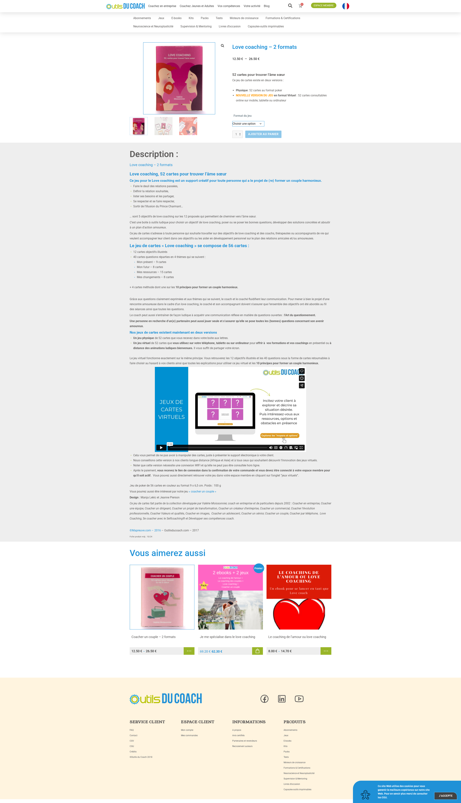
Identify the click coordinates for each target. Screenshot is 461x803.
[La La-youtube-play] (299, 699)
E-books (176, 18)
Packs (205, 18)
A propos (236, 730)
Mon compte (187, 730)
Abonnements (142, 18)
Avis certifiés (238, 735)
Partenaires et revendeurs (244, 741)
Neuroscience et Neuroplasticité (153, 26)
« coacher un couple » (202, 491)
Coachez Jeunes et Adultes (197, 6)
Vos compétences (229, 6)
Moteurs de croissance (244, 18)
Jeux (161, 18)
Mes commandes (189, 735)
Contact (133, 735)
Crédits (133, 751)
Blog (267, 6)
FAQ (132, 730)
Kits (191, 18)
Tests (219, 18)
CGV (132, 741)
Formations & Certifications (283, 18)
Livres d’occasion (230, 26)
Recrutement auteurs (242, 746)
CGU (132, 746)
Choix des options (189, 651)
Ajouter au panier (263, 134)
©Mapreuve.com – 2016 (145, 530)
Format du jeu (243, 115)
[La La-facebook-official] (264, 699)
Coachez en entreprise (162, 6)
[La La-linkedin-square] (281, 699)
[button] (290, 6)
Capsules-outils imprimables (266, 26)
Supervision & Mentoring (196, 26)
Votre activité (252, 6)
